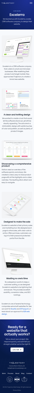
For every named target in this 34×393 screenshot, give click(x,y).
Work (4, 373)
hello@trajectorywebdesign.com (17, 368)
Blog (22, 373)
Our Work (17, 11)
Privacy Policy (17, 390)
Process (10, 373)
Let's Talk (16, 350)
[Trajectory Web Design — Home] (8, 3)
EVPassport (24, 309)
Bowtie (13, 309)
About (17, 373)
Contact (29, 373)
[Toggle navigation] (31, 3)
